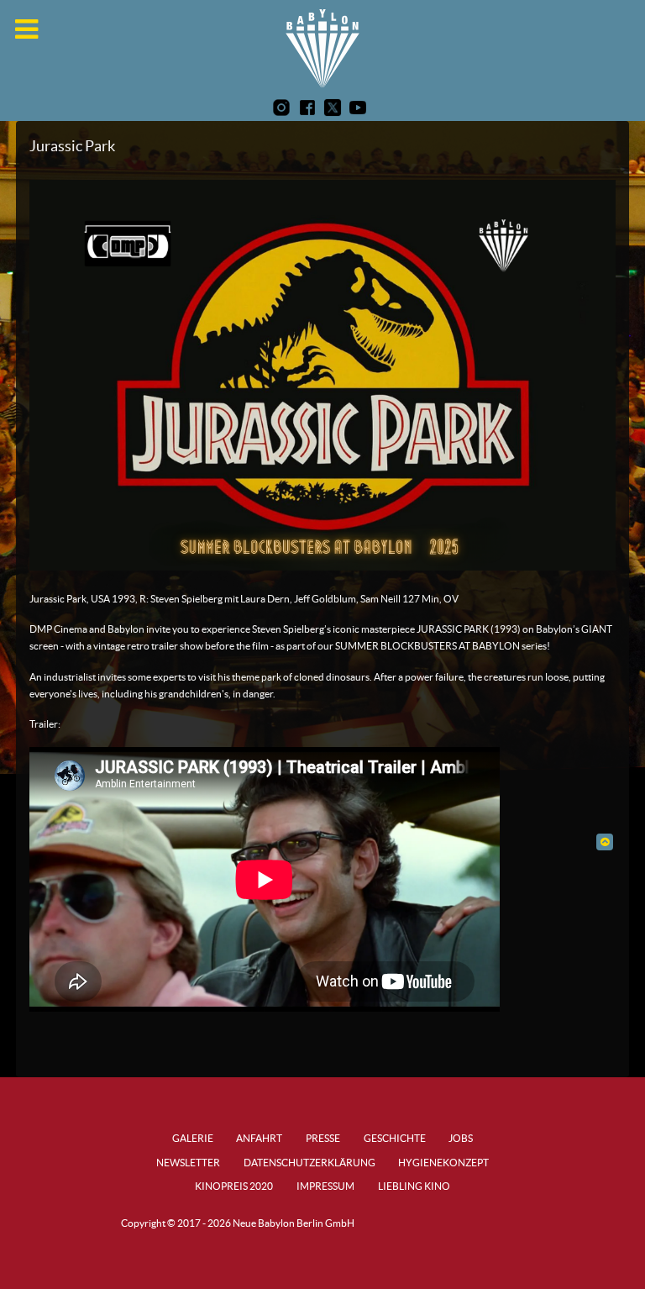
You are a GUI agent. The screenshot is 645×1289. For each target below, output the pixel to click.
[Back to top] (604, 841)
